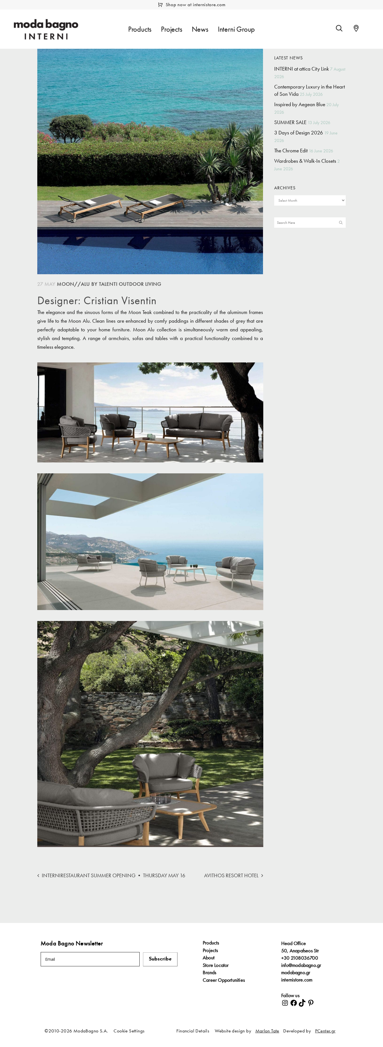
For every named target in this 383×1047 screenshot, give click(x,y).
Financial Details (192, 1031)
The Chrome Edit (291, 150)
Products (211, 943)
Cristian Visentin (120, 300)
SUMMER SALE (290, 122)
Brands (209, 972)
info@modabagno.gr (301, 965)
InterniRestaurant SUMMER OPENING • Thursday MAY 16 (113, 875)
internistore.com (296, 979)
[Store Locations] (356, 28)
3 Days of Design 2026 (298, 132)
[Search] (339, 28)
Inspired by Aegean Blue (299, 104)
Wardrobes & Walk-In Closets (305, 160)
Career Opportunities (224, 980)
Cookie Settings (129, 1031)
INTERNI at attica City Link (301, 68)
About (208, 958)
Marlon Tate (267, 1031)
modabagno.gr (295, 972)
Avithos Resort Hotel (231, 875)
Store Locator (216, 965)
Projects (210, 950)
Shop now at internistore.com (196, 4)
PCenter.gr (325, 1031)
